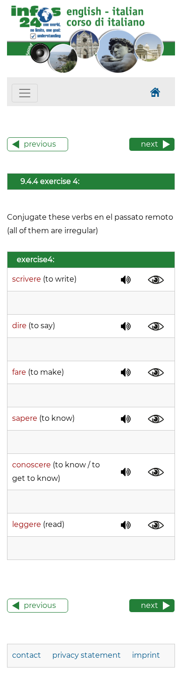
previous (40, 144)
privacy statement (86, 655)
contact (27, 655)
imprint (146, 655)
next (149, 144)
